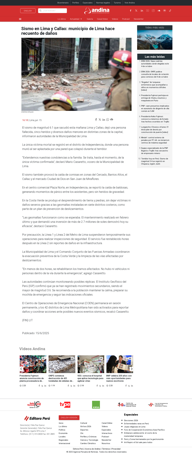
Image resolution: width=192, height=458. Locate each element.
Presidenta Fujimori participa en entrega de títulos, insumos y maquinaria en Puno (154, 98)
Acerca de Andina (92, 449)
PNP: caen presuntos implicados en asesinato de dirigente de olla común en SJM (155, 108)
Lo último (62, 19)
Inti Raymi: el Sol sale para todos (138, 442)
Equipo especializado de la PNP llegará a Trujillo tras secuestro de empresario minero (154, 150)
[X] (136, 10)
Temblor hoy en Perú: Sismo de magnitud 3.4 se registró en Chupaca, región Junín (154, 161)
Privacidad (116, 449)
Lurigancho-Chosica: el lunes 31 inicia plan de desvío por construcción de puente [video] (155, 129)
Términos (106, 449)
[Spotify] (164, 10)
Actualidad (76, 18)
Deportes (84, 430)
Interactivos (107, 433)
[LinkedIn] (141, 10)
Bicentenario (63, 3)
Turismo (117, 3)
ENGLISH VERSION (69, 418)
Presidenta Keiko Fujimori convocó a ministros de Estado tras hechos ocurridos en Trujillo (155, 119)
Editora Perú (78, 449)
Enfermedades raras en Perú (136, 423)
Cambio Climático (88, 443)
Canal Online (102, 19)
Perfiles (75, 3)
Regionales (63, 440)
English (28, 11)
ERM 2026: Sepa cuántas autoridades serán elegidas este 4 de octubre (155, 63)
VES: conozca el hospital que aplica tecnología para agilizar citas (90, 378)
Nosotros (106, 443)
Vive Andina (130, 3)
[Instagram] (153, 10)
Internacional (64, 443)
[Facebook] (130, 10)
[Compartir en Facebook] (39, 385)
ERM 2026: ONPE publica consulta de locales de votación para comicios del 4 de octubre (155, 74)
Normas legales (103, 3)
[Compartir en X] (42, 385)
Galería (90, 19)
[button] (21, 369)
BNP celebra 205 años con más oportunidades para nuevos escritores (119, 378)
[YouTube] (147, 10)
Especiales (87, 3)
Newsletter (139, 19)
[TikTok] (170, 10)
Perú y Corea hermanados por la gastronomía (144, 439)
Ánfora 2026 (85, 426)
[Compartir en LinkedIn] (45, 385)
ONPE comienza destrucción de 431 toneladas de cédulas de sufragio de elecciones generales (60, 381)
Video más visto (154, 27)
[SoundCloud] (159, 10)
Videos (115, 19)
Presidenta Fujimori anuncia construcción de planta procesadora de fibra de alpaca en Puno (32, 380)
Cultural (83, 423)
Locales (62, 436)
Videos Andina (32, 348)
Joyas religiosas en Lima (134, 427)
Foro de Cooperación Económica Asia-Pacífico (144, 430)
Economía (63, 433)
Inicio (61, 423)
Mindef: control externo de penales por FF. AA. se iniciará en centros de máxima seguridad (155, 140)
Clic (81, 433)
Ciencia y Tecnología (89, 440)
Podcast (126, 19)
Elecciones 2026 (131, 420)
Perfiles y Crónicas (88, 436)
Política (62, 430)
